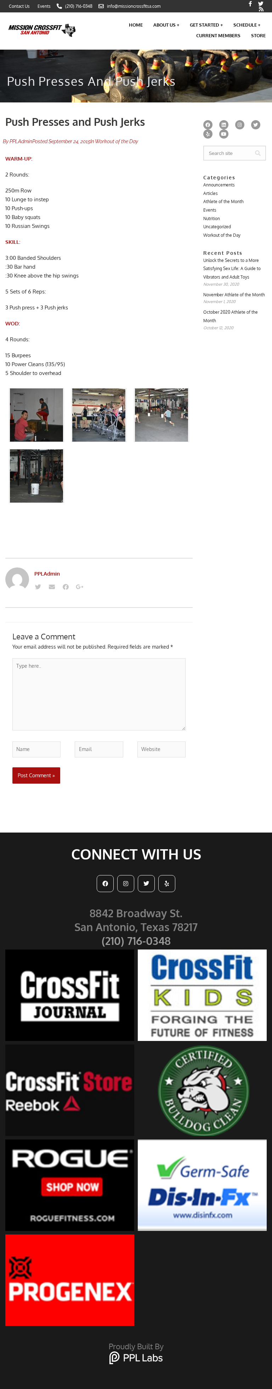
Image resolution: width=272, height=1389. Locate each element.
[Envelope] (52, 587)
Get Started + (206, 25)
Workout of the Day (116, 141)
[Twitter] (38, 587)
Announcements (219, 184)
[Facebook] (66, 587)
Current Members (218, 35)
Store (258, 35)
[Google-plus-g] (79, 587)
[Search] (257, 153)
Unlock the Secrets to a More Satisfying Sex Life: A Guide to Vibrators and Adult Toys (232, 269)
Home (136, 25)
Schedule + (246, 25)
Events (209, 210)
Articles (210, 193)
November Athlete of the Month (234, 294)
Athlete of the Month (223, 201)
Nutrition (211, 218)
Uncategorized (217, 226)
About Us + (166, 25)
